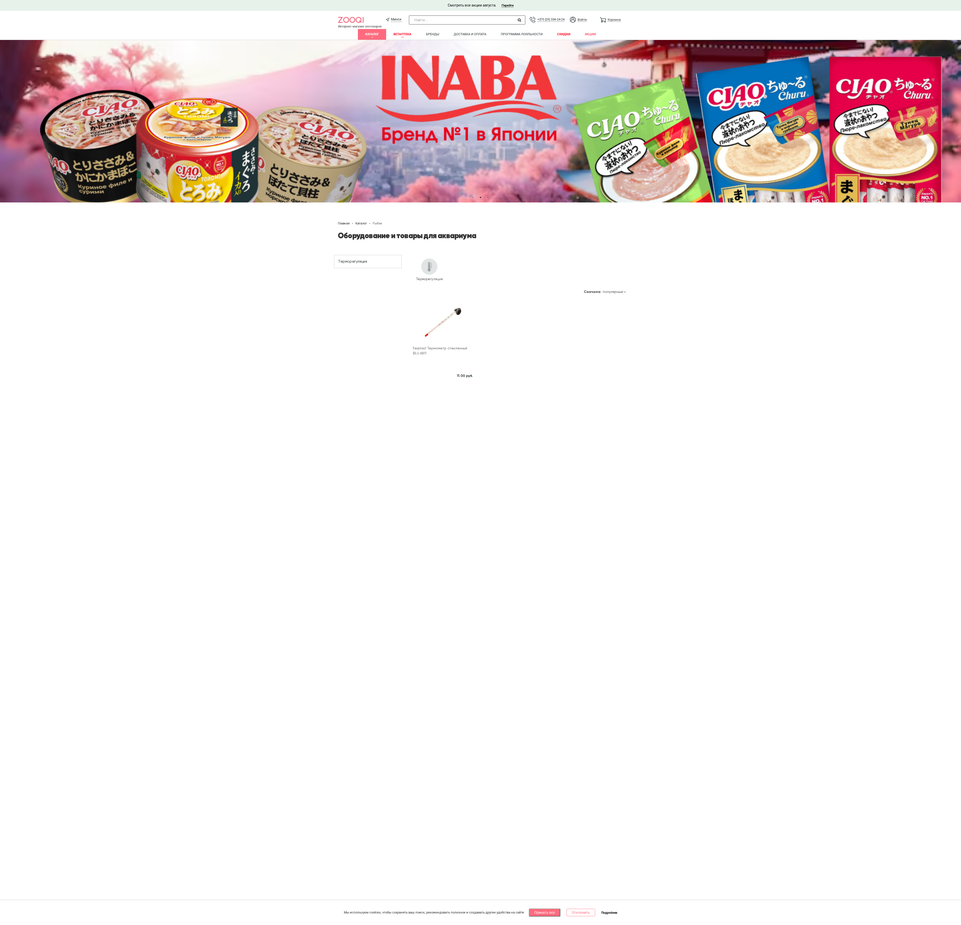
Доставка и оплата (470, 34)
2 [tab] (480, 197)
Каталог (372, 34)
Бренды (432, 34)
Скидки (563, 34)
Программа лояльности (522, 34)
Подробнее (609, 913)
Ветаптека (402, 34)
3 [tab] (488, 197)
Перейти (507, 5)
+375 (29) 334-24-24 (550, 19)
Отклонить (581, 913)
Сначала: (592, 292)
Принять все (544, 913)
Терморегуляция (352, 261)
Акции (590, 34)
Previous (8, 121)
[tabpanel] (480, 121)
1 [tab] (472, 197)
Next (953, 121)
